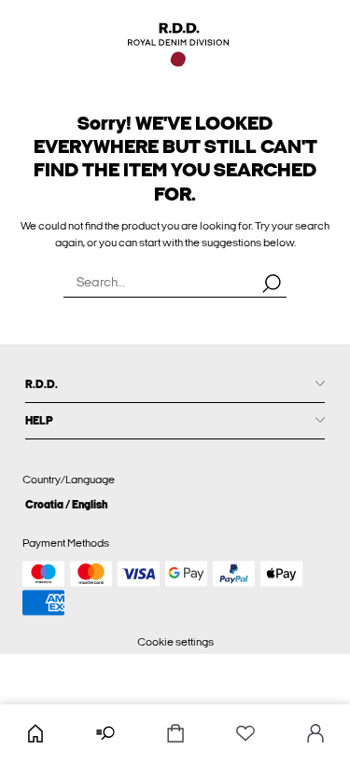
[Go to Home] (35, 734)
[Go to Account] (315, 734)
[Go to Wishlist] (245, 734)
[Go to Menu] (105, 734)
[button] (175, 504)
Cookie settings (175, 641)
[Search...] (272, 283)
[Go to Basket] (175, 734)
